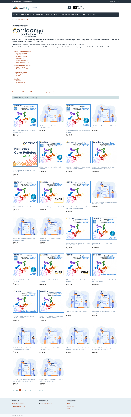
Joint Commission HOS (22, 62)
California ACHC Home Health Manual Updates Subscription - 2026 (76, 312)
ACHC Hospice (20, 55)
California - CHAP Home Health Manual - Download (50, 280)
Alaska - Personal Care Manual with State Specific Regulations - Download (103, 167)
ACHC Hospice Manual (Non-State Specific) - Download (78, 131)
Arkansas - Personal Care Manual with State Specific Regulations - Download (78, 244)
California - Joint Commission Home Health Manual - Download (104, 280)
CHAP (18, 75)
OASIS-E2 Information (89, 14)
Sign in (68, 403)
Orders (68, 408)
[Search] (69, 7)
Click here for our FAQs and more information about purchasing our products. (33, 92)
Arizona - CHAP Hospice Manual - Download (51, 207)
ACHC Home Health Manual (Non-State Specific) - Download (24, 131)
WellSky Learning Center (18, 403)
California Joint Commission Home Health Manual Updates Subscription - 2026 (77, 348)
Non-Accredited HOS (22, 69)
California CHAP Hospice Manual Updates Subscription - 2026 (50, 348)
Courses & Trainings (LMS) (21, 14)
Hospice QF (19, 80)
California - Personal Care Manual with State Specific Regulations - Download (51, 317)
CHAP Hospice (20, 58)
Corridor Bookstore (52, 14)
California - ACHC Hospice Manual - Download (22, 280)
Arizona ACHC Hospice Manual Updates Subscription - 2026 (24, 239)
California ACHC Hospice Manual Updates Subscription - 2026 (103, 312)
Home (14, 19)
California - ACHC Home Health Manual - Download (103, 244)
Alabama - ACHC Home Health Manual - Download (50, 167)
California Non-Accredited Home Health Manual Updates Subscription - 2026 (24, 380)
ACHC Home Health (21, 53)
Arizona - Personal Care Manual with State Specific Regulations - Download (77, 207)
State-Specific (20, 74)
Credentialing (38, 14)
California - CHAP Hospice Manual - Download (75, 280)
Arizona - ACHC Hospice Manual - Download (25, 207)
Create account (70, 406)
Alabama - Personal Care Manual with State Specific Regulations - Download (78, 167)
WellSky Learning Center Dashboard (22, 1)
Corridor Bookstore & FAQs (18, 406)
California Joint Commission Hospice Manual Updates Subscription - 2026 (104, 348)
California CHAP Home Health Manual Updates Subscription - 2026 (23, 348)
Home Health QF (20, 82)
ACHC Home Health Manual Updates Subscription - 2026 (49, 126)
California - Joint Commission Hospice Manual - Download (23, 317)
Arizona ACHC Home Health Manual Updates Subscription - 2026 (104, 202)
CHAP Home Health (21, 56)
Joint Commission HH (22, 60)
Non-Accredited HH (21, 67)
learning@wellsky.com (46, 403)
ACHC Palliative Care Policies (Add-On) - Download (24, 171)
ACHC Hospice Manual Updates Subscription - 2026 (104, 126)
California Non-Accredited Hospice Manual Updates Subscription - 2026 (51, 380)
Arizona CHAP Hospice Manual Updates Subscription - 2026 (50, 239)
